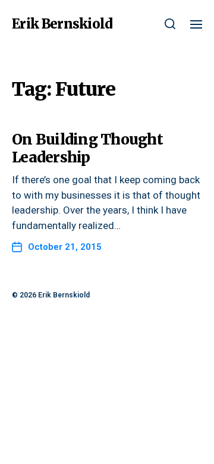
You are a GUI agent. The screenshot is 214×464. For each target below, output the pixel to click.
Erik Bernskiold (62, 23)
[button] (170, 24)
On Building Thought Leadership (87, 148)
